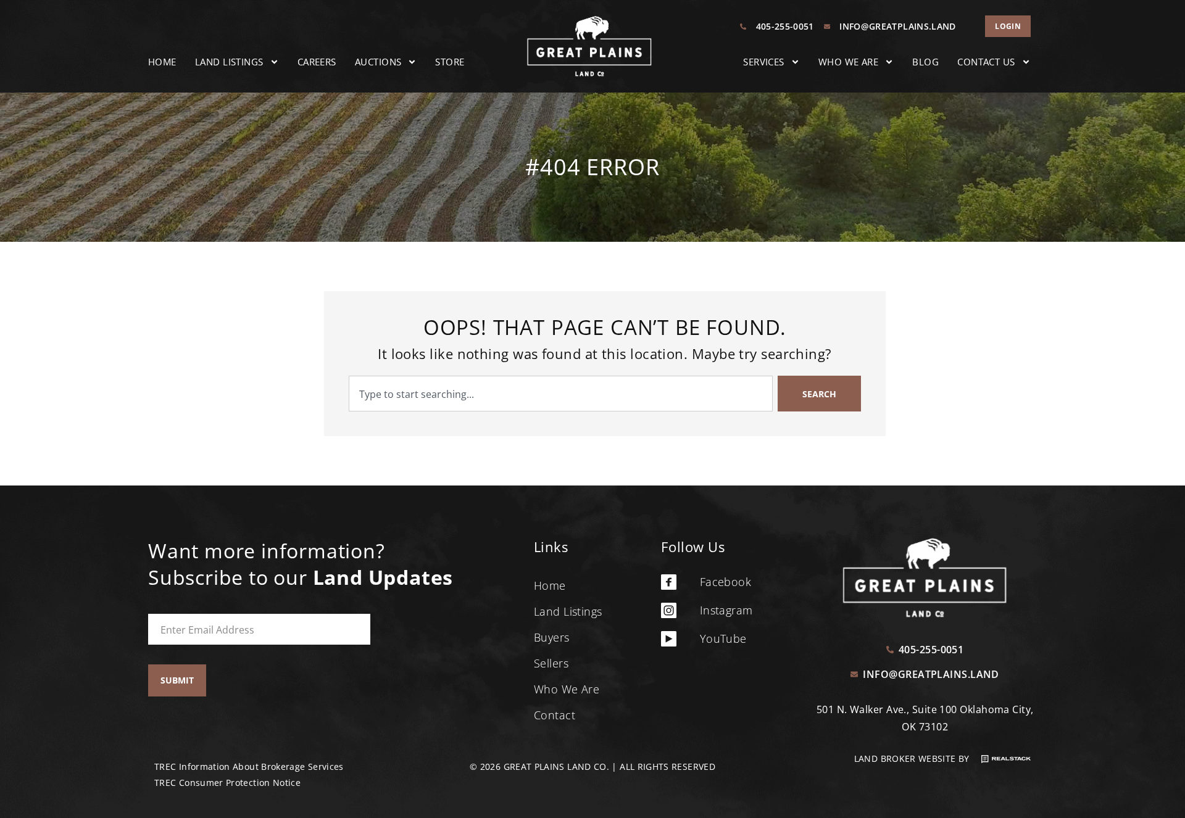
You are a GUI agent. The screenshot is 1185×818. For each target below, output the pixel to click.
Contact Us (986, 62)
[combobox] (561, 393)
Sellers (551, 663)
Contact (554, 715)
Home (162, 62)
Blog (925, 62)
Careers (316, 62)
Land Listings (229, 62)
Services (763, 62)
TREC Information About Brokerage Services (249, 766)
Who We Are (848, 62)
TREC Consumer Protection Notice (227, 782)
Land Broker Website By (913, 758)
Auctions (378, 62)
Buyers (552, 637)
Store (449, 62)
